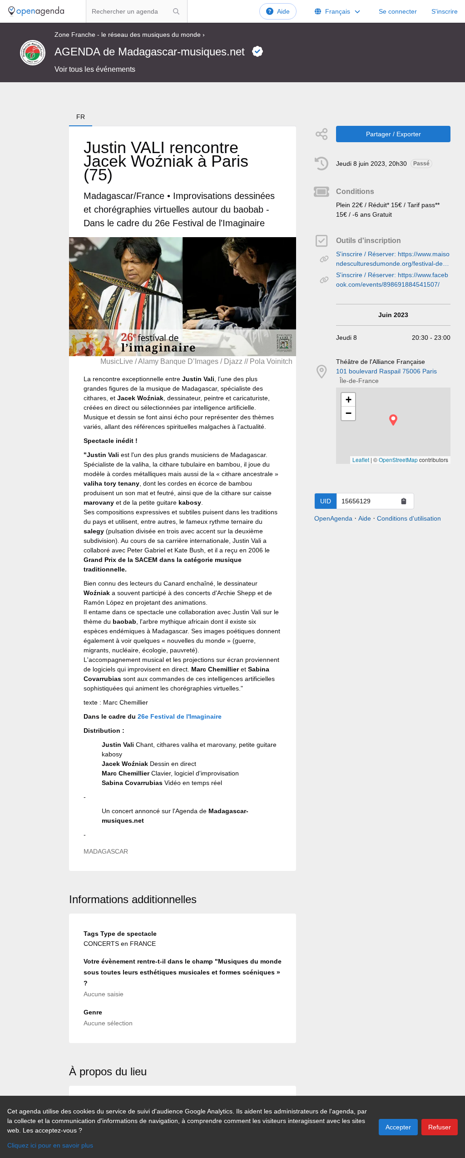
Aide (283, 11)
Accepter (398, 1127)
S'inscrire (444, 11)
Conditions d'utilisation (409, 518)
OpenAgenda (333, 518)
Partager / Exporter (393, 134)
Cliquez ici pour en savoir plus (50, 1145)
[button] (393, 420)
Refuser (439, 1127)
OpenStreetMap (398, 459)
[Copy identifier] (403, 501)
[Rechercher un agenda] (176, 11)
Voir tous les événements (94, 69)
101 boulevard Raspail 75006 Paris (386, 371)
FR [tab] (80, 116)
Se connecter (398, 11)
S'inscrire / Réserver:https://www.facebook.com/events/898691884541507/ (392, 279)
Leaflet (360, 459)
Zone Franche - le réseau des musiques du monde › (129, 34)
